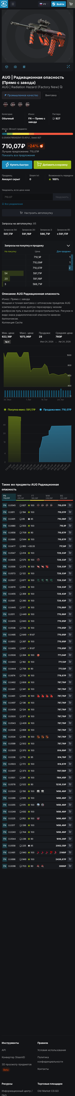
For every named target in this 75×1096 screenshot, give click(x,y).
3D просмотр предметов (17, 1064)
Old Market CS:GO (48, 1090)
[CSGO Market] (4, 4)
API (4, 1050)
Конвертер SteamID (13, 1057)
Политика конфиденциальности (50, 1059)
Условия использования (52, 1050)
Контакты (43, 1068)
